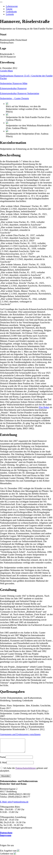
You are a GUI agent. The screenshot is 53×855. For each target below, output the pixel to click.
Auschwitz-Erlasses (26, 326)
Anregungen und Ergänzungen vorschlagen (20, 734)
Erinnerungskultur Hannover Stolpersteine (19, 93)
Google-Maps (6, 70)
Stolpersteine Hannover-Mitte (13, 83)
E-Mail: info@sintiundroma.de (14, 802)
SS (26, 385)
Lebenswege (12, 6)
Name (3, 757)
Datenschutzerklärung (25, 768)
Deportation (26, 176)
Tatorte (9, 9)
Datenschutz (6, 832)
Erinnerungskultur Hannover (13, 88)
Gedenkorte (11, 11)
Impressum (5, 835)
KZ (26, 525)
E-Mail (3, 762)
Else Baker (44, 407)
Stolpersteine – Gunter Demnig (14, 98)
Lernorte (10, 14)
